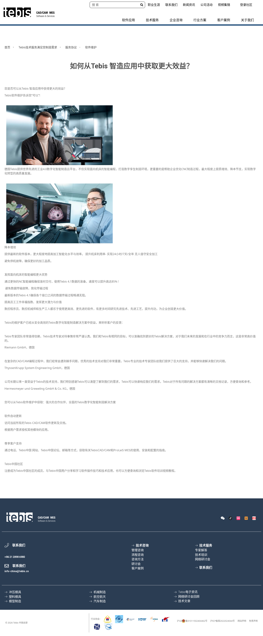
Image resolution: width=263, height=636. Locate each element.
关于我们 (247, 20)
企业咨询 (176, 20)
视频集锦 (224, 5)
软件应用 (128, 20)
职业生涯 (154, 5)
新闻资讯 (189, 5)
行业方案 (199, 20)
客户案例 (223, 20)
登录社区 (246, 5)
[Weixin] (222, 518)
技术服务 (152, 20)
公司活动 (206, 5)
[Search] (141, 5)
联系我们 (171, 5)
